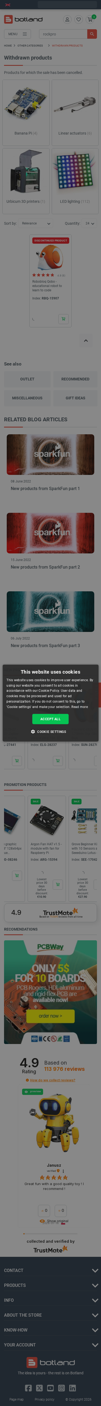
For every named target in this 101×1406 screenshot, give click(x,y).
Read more (79, 707)
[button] (50, 731)
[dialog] (50, 703)
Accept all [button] (50, 719)
